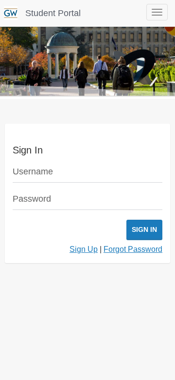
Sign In (144, 229)
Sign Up (84, 249)
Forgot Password (133, 249)
